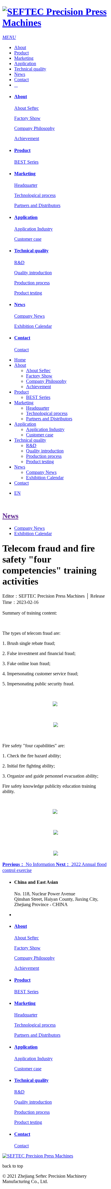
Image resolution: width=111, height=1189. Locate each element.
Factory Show (27, 118)
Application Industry (33, 228)
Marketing (23, 58)
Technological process (35, 195)
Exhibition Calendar (33, 326)
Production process (32, 282)
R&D (19, 262)
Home (20, 359)
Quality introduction (33, 272)
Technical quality (30, 68)
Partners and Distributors (37, 205)
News (19, 74)
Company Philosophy (34, 128)
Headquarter (25, 185)
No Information (29, 864)
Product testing (28, 292)
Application (25, 63)
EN (17, 493)
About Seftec (26, 108)
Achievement (26, 138)
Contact (21, 79)
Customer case (27, 239)
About (20, 47)
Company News (29, 316)
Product (21, 52)
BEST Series (26, 162)
